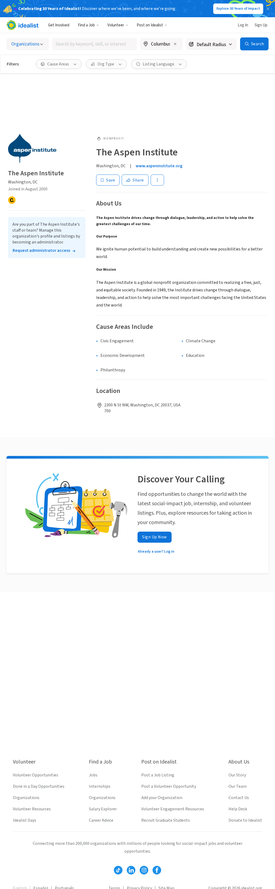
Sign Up (261, 25)
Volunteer (115, 25)
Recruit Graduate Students (165, 820)
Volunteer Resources (32, 809)
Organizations (26, 798)
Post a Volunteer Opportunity (168, 786)
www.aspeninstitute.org (159, 166)
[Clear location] (175, 44)
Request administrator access (41, 250)
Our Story (237, 775)
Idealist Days (24, 820)
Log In (243, 25)
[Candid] (12, 200)
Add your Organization (161, 798)
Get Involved (58, 25)
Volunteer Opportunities (35, 775)
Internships (99, 786)
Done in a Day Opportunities (38, 786)
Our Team (238, 786)
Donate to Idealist (245, 820)
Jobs (93, 775)
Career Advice (101, 820)
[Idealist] (22, 25)
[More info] (161, 44)
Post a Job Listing (157, 775)
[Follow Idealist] (118, 870)
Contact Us (239, 798)
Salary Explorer (103, 809)
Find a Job (86, 25)
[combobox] (94, 44)
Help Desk (238, 809)
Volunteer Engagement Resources (172, 809)
